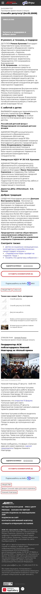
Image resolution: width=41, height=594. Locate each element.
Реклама (6, 510)
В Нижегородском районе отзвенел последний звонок (22, 326)
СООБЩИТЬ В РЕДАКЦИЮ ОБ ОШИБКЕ (17, 523)
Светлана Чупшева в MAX (11, 380)
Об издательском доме (12, 507)
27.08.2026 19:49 (7, 338)
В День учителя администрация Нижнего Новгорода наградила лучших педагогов (23, 319)
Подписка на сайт (10, 518)
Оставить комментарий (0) (20, 274)
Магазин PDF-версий (20, 510)
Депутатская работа (16, 312)
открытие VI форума (23, 401)
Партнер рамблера (20, 584)
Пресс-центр (30, 507)
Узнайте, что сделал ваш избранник (21, 258)
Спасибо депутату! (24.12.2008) (20, 305)
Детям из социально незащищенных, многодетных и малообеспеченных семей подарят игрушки (20, 249)
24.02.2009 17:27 (7, 8)
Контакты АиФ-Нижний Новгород (17, 520)
